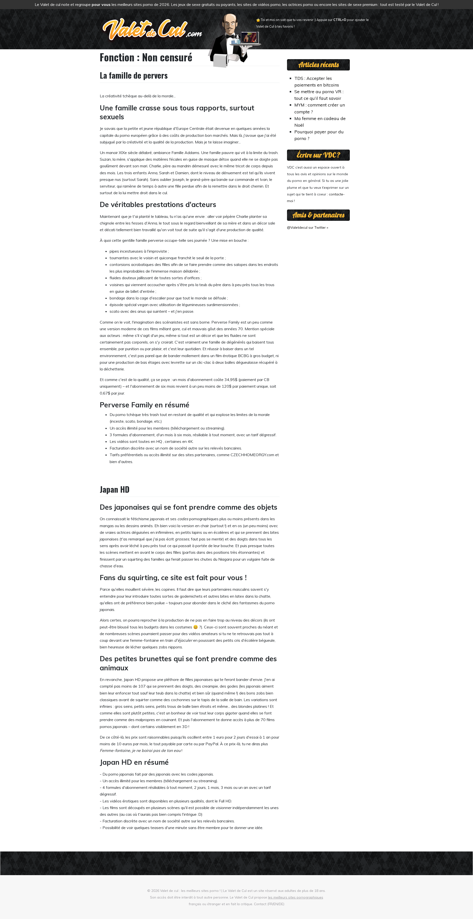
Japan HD (115, 489)
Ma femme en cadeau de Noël (320, 122)
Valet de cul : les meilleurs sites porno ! (190, 890)
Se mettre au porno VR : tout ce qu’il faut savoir (318, 95)
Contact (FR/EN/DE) (269, 904)
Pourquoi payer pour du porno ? (319, 135)
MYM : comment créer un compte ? (319, 108)
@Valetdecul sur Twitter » (307, 227)
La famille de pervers (134, 75)
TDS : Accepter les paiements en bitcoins (316, 81)
